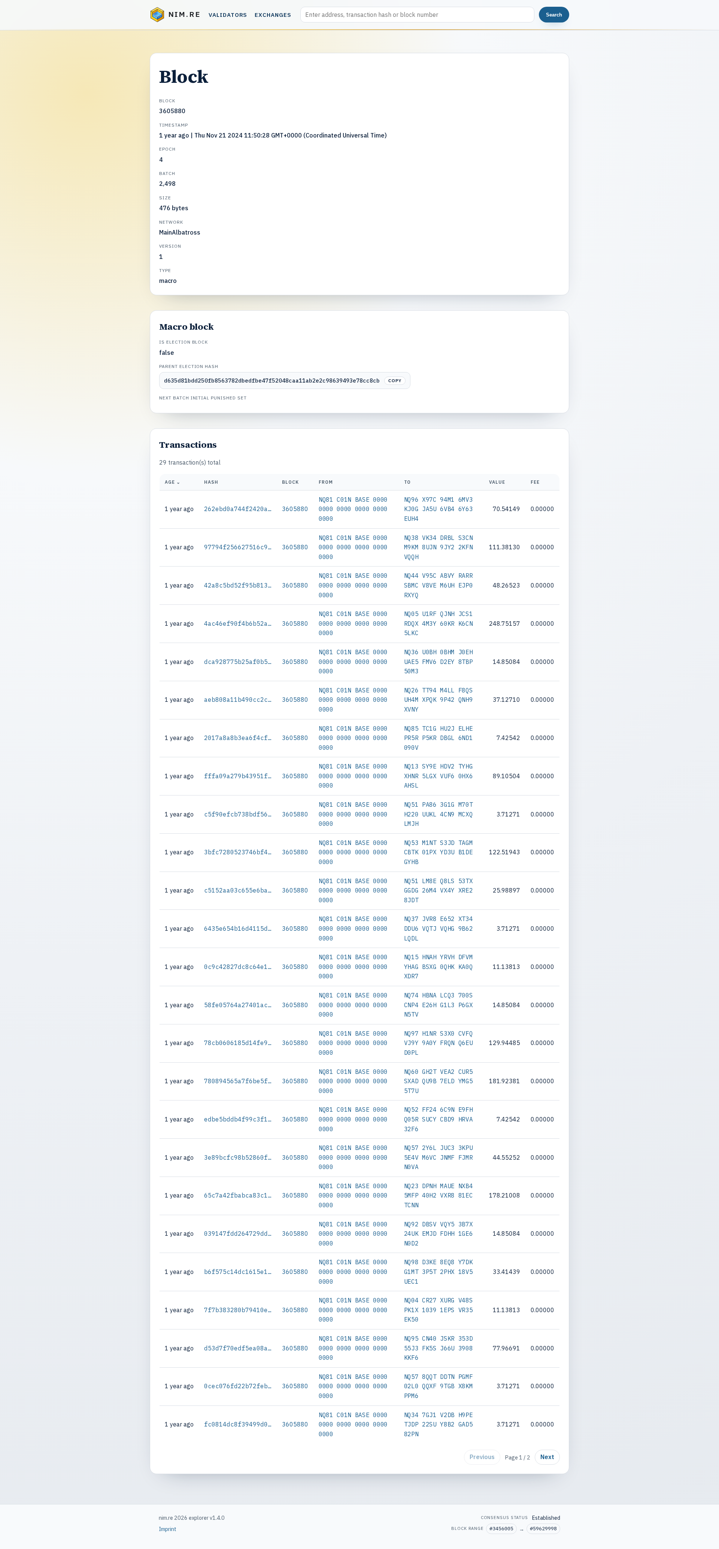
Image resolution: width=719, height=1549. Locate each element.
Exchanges (273, 14)
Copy (394, 380)
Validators (228, 14)
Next (547, 1457)
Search (554, 15)
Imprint (167, 1529)
